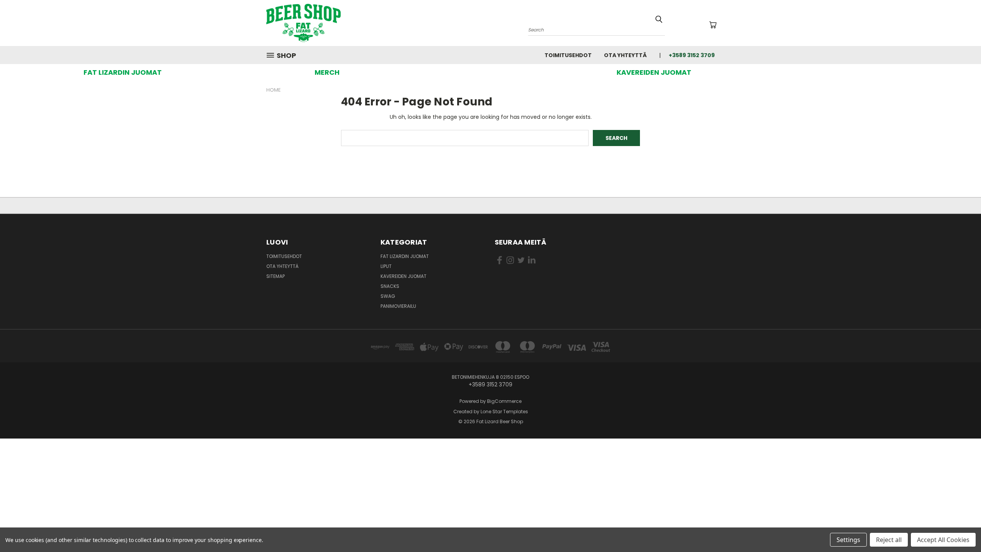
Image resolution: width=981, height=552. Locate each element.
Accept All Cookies (943, 540)
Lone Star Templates (504, 411)
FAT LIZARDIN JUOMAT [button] (123, 72)
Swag (388, 296)
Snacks (390, 286)
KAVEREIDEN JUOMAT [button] (654, 72)
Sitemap (275, 276)
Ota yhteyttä (625, 55)
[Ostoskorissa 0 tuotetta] (713, 25)
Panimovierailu (398, 306)
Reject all (889, 540)
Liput (386, 266)
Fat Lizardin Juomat (405, 256)
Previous (960, 528)
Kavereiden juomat (404, 276)
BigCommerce (504, 401)
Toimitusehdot (568, 55)
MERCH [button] (327, 72)
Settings (848, 540)
